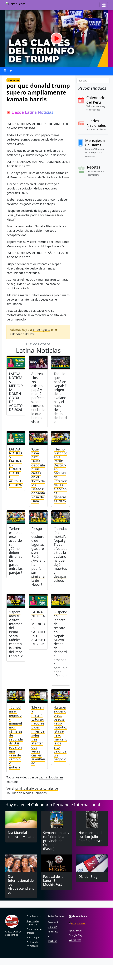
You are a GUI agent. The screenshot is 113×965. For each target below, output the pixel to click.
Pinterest (53, 931)
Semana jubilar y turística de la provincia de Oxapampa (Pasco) (56, 840)
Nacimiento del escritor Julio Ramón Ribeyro (90, 836)
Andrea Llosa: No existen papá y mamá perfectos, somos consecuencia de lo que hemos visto (38, 397)
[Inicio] (5, 70)
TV (11, 70)
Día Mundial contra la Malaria (21, 834)
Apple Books (76, 930)
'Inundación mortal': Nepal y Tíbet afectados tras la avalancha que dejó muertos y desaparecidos (61, 554)
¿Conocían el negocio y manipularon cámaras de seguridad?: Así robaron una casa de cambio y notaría (16, 737)
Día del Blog (88, 876)
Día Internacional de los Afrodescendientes (21, 884)
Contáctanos (33, 916)
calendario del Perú (23, 334)
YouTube (52, 941)
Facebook (53, 922)
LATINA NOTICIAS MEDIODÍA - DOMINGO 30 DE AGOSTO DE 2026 (16, 391)
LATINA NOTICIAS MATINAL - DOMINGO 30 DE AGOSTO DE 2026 (16, 467)
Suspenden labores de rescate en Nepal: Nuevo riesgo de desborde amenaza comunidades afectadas (61, 646)
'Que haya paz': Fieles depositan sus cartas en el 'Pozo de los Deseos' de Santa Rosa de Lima (38, 475)
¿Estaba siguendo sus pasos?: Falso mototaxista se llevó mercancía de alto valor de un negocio (60, 733)
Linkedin (52, 927)
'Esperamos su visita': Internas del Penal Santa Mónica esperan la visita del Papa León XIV (16, 634)
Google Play (75, 935)
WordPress (75, 940)
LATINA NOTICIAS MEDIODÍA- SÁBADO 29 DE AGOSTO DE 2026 (38, 628)
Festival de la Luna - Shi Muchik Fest (53, 880)
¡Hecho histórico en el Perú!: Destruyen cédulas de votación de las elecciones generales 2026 (60, 475)
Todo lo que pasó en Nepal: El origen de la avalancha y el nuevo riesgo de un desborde (61, 397)
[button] (103, 5)
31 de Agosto (41, 330)
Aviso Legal (32, 937)
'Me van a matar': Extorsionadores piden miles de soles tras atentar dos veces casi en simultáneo (38, 735)
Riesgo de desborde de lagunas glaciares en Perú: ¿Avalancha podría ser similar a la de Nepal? (38, 556)
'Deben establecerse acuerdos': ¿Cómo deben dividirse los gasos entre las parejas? (16, 550)
